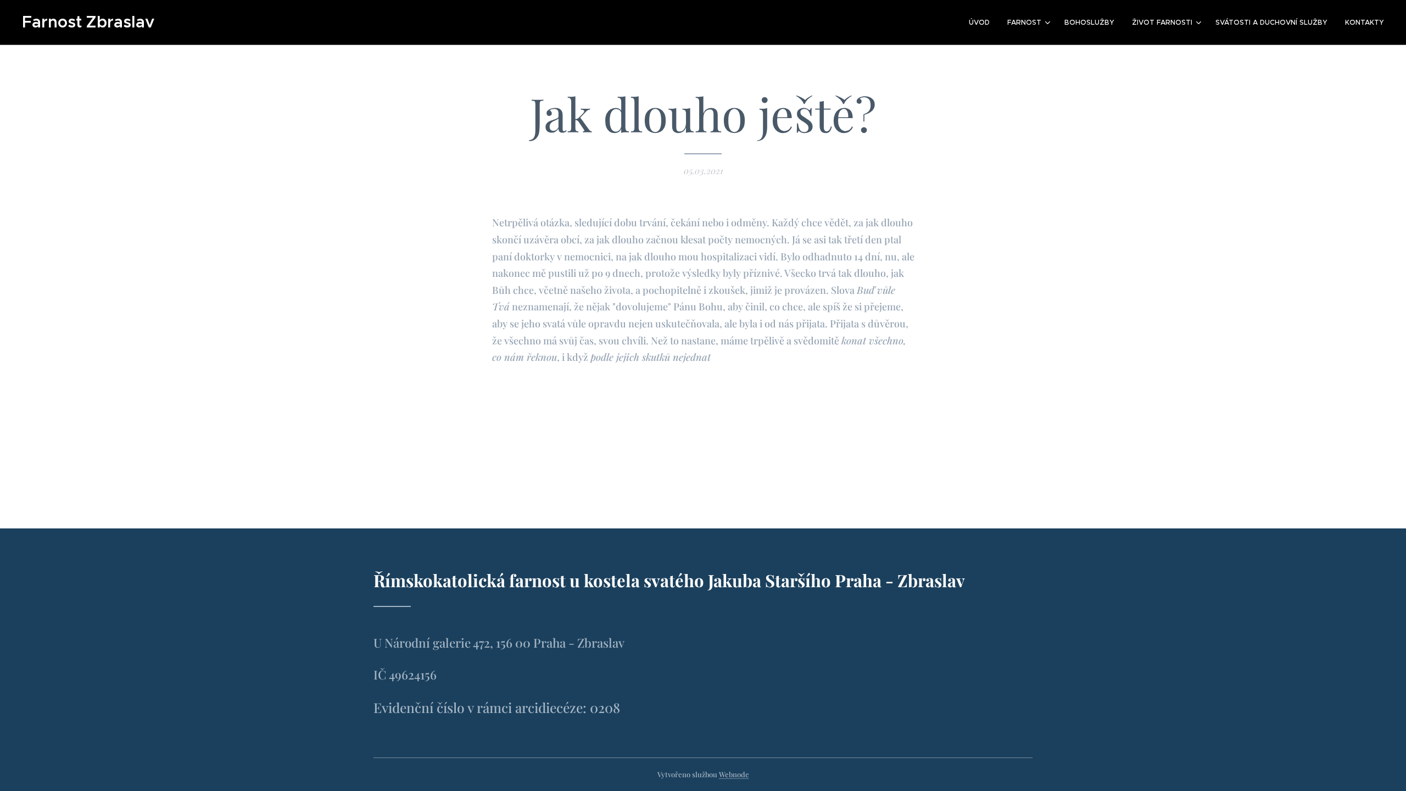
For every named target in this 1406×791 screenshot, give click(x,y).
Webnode (734, 774)
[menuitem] (982, 22)
